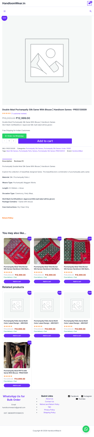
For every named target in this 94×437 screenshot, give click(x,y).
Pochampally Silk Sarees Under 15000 (57, 148)
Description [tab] (7, 161)
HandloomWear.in (13, 3)
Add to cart (45, 141)
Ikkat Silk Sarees (12, 151)
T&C (49, 407)
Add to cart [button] (17, 281)
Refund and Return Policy (49, 404)
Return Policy (7, 218)
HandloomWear (77, 151)
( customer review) (19, 114)
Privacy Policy (49, 410)
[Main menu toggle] (4, 11)
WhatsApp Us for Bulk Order (14, 398)
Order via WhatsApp (15, 136)
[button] (91, 11)
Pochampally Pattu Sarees (28, 151)
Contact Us (49, 402)
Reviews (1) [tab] (19, 161)
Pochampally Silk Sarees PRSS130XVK (51, 151)
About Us (49, 399)
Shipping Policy (49, 413)
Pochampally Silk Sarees (34, 148)
